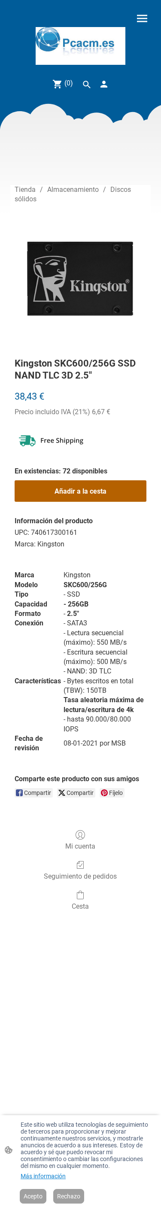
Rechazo (68, 1196)
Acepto (33, 1196)
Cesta (80, 906)
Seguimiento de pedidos (80, 876)
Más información (43, 1176)
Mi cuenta (80, 846)
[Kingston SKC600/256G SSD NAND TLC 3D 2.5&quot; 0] (80, 279)
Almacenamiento (73, 189)
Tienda (25, 189)
